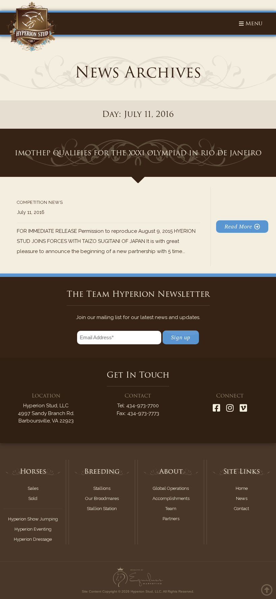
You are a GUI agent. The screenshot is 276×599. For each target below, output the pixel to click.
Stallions (101, 488)
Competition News (40, 202)
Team (170, 508)
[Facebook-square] (216, 407)
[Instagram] (230, 407)
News (241, 498)
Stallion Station (102, 508)
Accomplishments (170, 498)
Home (242, 488)
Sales (33, 488)
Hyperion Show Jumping (33, 519)
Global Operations (171, 488)
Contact (241, 508)
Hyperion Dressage (33, 539)
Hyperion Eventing (32, 529)
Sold (32, 498)
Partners (171, 518)
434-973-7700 (142, 406)
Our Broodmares (102, 498)
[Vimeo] (243, 407)
